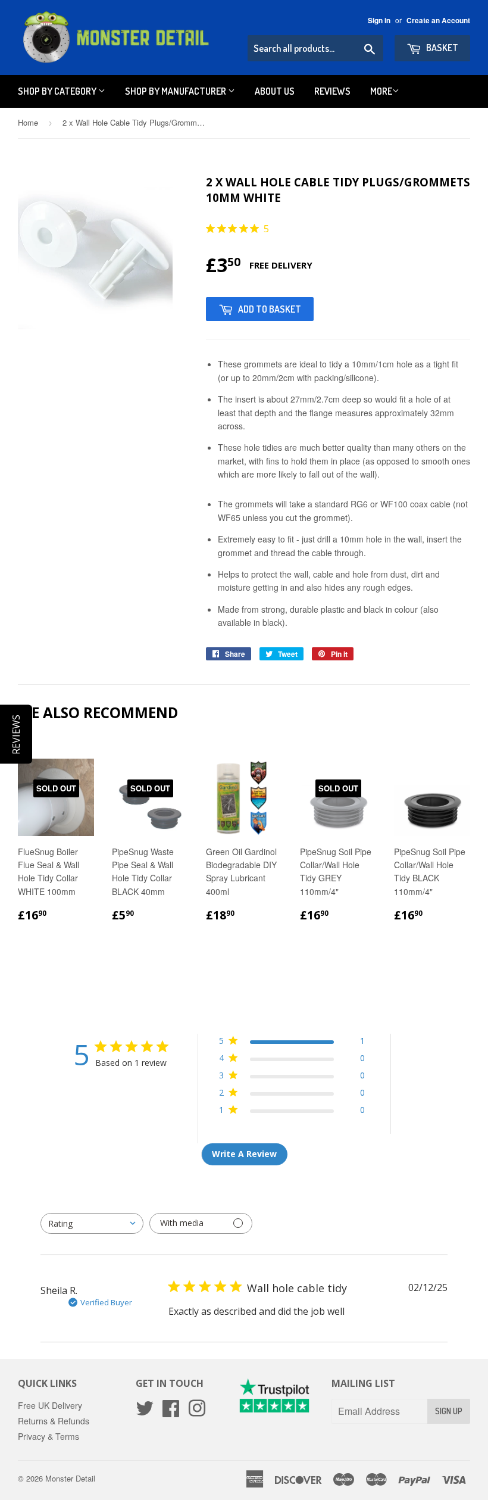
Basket (441, 48)
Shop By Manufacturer (176, 91)
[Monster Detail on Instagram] (197, 1412)
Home (28, 122)
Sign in (379, 20)
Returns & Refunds (53, 1421)
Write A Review (244, 1153)
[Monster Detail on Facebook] (171, 1412)
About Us (275, 91)
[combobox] (91, 1223)
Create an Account (438, 20)
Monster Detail (70, 1478)
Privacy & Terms (48, 1436)
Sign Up (448, 1411)
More (381, 91)
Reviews (332, 91)
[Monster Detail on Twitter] (145, 1412)
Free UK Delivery (50, 1405)
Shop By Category (58, 91)
